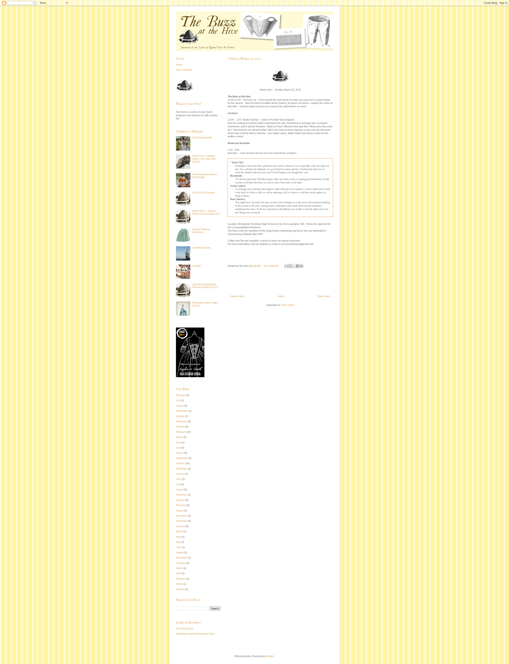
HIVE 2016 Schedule (203, 192)
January (180, 426)
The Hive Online (184, 628)
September (182, 411)
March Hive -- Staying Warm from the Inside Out (206, 212)
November (181, 421)
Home (281, 296)
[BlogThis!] (290, 266)
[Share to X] (294, 266)
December (181, 494)
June (178, 479)
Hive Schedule (184, 70)
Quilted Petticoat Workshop (201, 231)
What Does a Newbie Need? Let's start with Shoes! (203, 159)
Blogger (270, 656)
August (180, 405)
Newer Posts (237, 296)
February (181, 395)
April (178, 442)
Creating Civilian (201, 247)
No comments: (272, 266)
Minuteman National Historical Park (195, 633)
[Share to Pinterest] (301, 266)
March (179, 437)
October (180, 416)
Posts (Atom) (288, 305)
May (178, 542)
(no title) (196, 266)
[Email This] (286, 266)
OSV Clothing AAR (202, 137)
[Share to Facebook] (298, 266)
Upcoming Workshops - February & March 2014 (205, 286)
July (178, 400)
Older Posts (324, 296)
